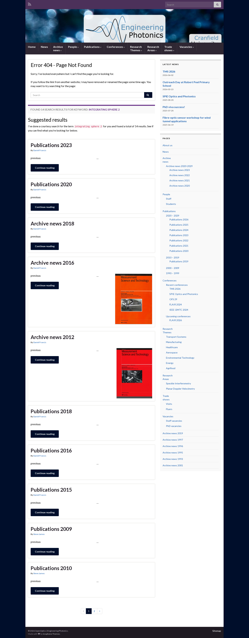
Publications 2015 (51, 490)
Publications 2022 (178, 240)
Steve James (39, 534)
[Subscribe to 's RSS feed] (29, 3)
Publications (92, 46)
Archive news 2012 (52, 337)
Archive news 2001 (173, 465)
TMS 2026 (169, 71)
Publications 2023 (51, 145)
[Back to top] (241, 630)
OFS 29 (173, 299)
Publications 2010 (51, 568)
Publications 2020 (51, 184)
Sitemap (216, 630)
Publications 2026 (178, 219)
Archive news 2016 (52, 263)
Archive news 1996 (173, 446)
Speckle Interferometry (178, 383)
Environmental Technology (180, 357)
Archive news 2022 (179, 175)
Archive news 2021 (179, 180)
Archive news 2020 (179, 185)
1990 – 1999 (172, 273)
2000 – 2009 (172, 268)
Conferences (115, 46)
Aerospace (172, 352)
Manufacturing (174, 342)
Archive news (58, 48)
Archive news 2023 (179, 169)
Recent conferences (177, 284)
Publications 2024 (178, 229)
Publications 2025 (178, 224)
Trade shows (168, 48)
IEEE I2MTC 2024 (178, 309)
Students (171, 203)
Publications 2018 (51, 411)
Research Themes (136, 48)
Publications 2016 (51, 450)
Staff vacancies (174, 420)
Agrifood (170, 368)
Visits (169, 403)
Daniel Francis (39, 150)
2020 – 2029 (172, 215)
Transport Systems (176, 336)
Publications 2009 (51, 529)
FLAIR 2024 (175, 304)
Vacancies (186, 46)
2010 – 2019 (172, 257)
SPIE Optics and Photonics (179, 96)
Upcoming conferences (178, 316)
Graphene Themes (51, 634)
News (44, 46)
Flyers (169, 409)
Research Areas (153, 48)
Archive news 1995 (173, 452)
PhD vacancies (173, 426)
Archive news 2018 (52, 223)
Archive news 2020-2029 (179, 166)
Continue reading (45, 167)
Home (32, 46)
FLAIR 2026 (175, 320)
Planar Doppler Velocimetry (180, 388)
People (72, 46)
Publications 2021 (178, 245)
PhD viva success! (174, 107)
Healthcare (172, 347)
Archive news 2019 (173, 433)
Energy (169, 363)
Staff (168, 198)
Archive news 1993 (173, 459)
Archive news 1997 (173, 439)
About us (167, 145)
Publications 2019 (178, 261)
